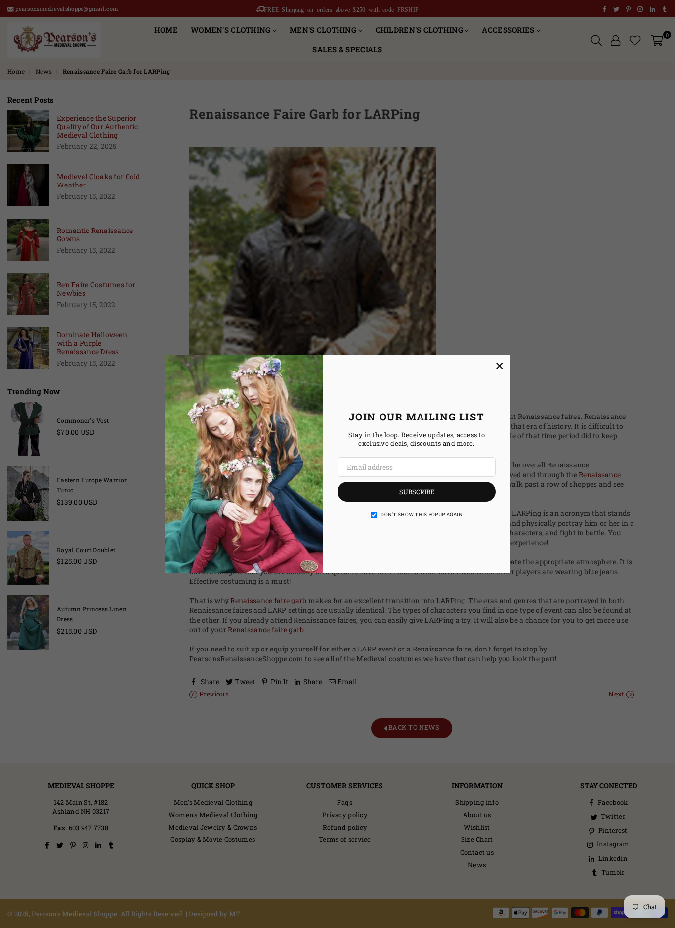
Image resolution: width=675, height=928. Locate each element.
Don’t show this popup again (421, 514)
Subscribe (416, 491)
